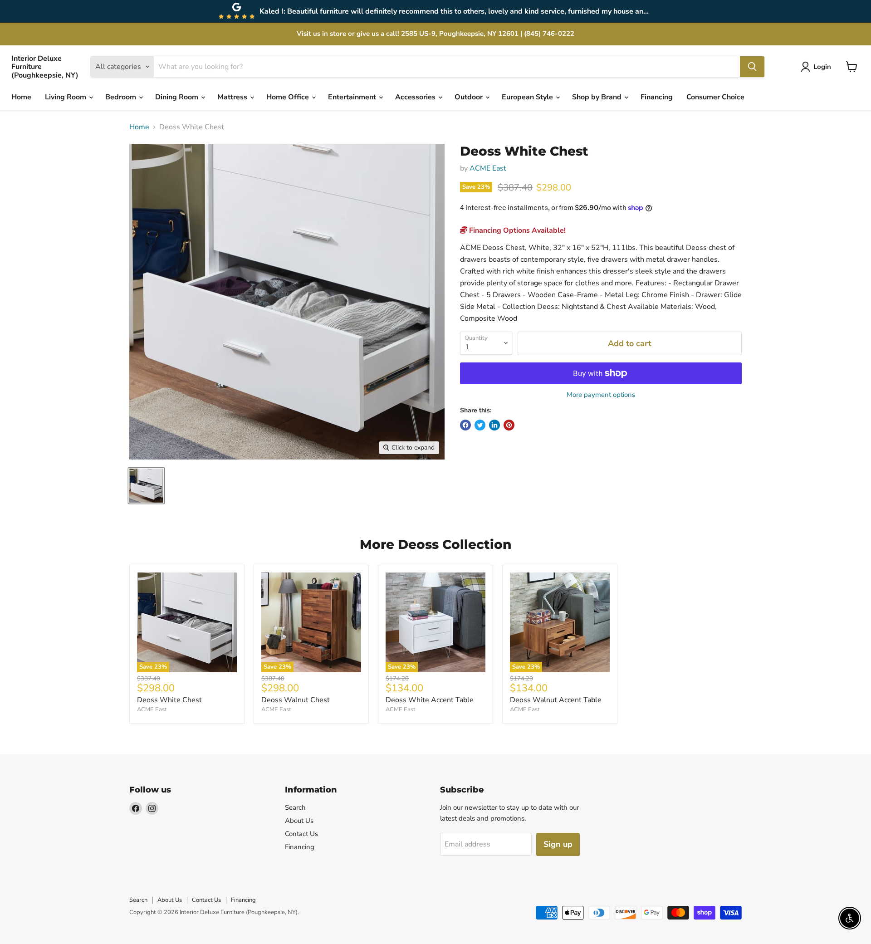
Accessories (416, 97)
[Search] (752, 66)
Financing (657, 97)
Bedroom (121, 97)
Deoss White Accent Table (430, 700)
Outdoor (469, 97)
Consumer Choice (715, 97)
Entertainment (353, 97)
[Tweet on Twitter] (480, 425)
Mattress (233, 97)
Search (295, 807)
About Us (299, 820)
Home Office (288, 97)
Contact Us (301, 833)
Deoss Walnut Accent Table (556, 700)
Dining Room (177, 97)
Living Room (66, 97)
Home (21, 97)
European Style (528, 97)
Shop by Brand (597, 97)
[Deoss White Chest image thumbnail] (146, 486)
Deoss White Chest (169, 700)
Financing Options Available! (516, 230)
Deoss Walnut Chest (295, 700)
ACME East (488, 168)
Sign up (558, 844)
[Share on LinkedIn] (494, 425)
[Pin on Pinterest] (509, 425)
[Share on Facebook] (465, 425)
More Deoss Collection (435, 544)
